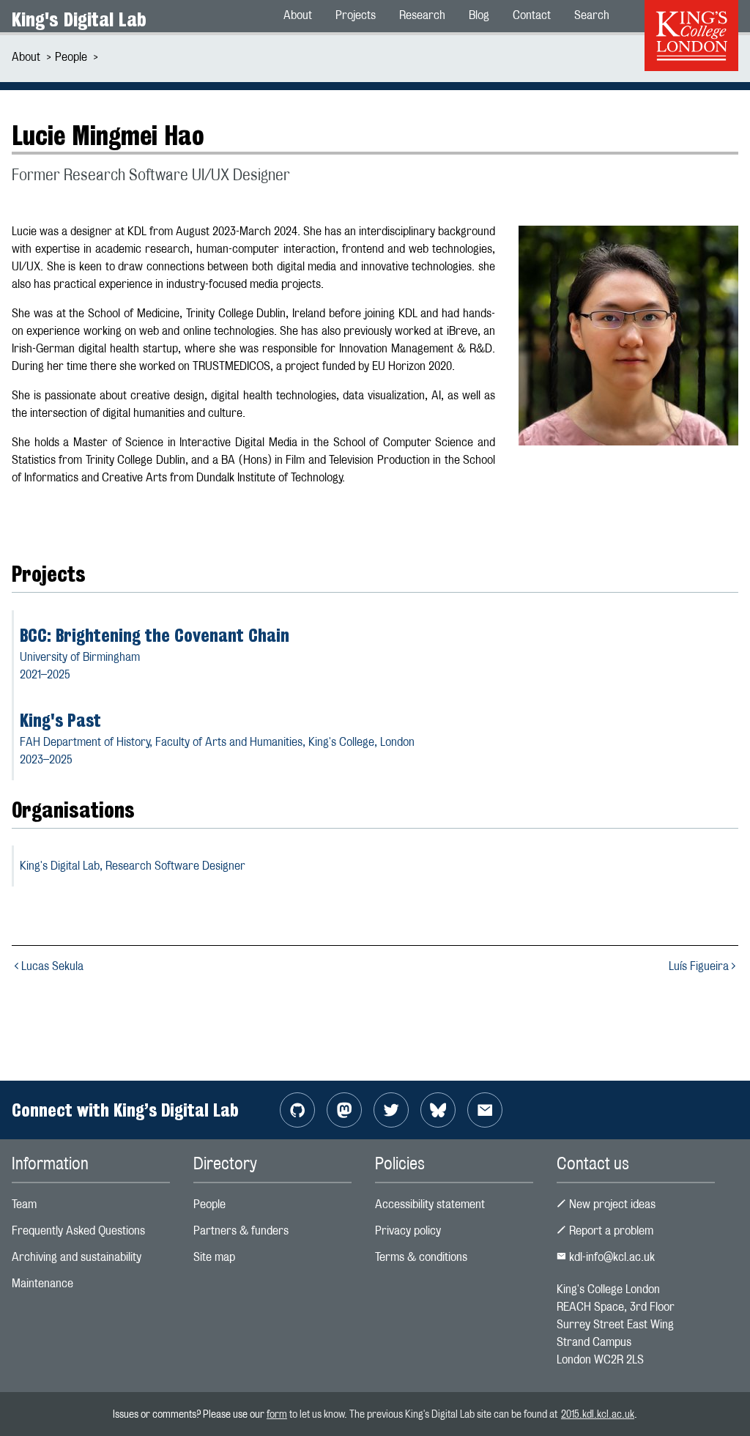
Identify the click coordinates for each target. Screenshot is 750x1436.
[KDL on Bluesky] (438, 1110)
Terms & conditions (421, 1257)
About (26, 57)
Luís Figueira (699, 966)
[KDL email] (484, 1110)
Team (24, 1204)
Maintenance (42, 1283)
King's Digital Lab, (132, 866)
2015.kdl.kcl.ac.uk (597, 1413)
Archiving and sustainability (76, 1257)
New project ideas (611, 1204)
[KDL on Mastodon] (344, 1110)
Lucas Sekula (52, 966)
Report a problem (609, 1230)
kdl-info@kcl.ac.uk (610, 1257)
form (277, 1413)
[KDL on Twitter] (391, 1110)
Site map (214, 1257)
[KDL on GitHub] (297, 1110)
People (71, 57)
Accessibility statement (430, 1204)
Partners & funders (241, 1230)
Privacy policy (408, 1230)
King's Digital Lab (79, 19)
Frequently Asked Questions (78, 1230)
